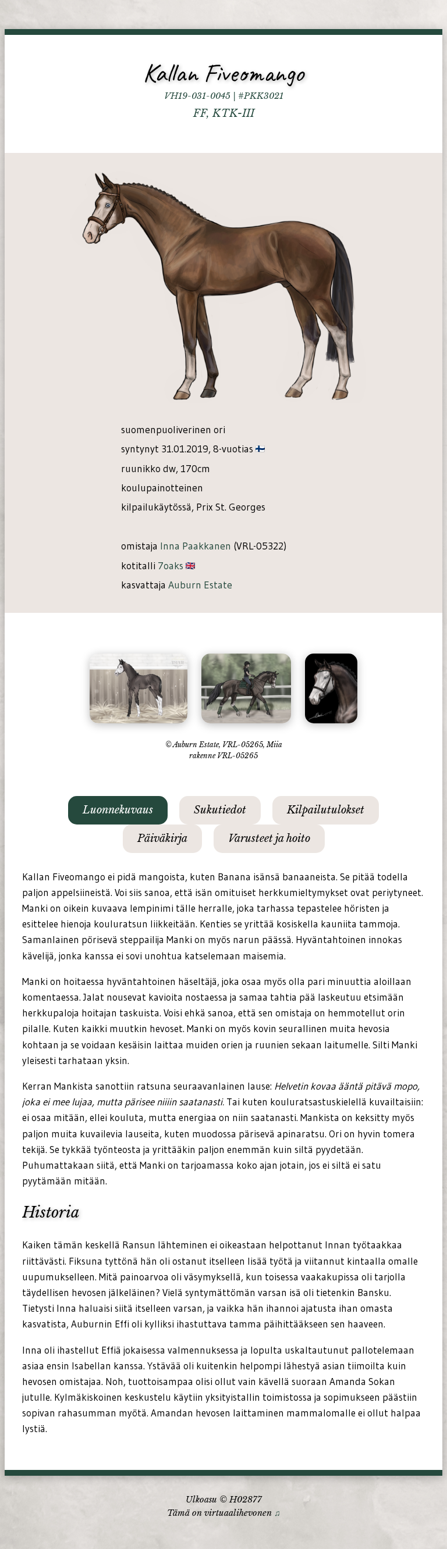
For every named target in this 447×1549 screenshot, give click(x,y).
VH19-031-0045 (197, 96)
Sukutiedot (220, 810)
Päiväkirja (162, 838)
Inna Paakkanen (195, 546)
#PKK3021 (260, 96)
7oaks (170, 565)
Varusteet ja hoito (269, 838)
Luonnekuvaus (118, 810)
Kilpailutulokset (325, 810)
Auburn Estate (200, 585)
